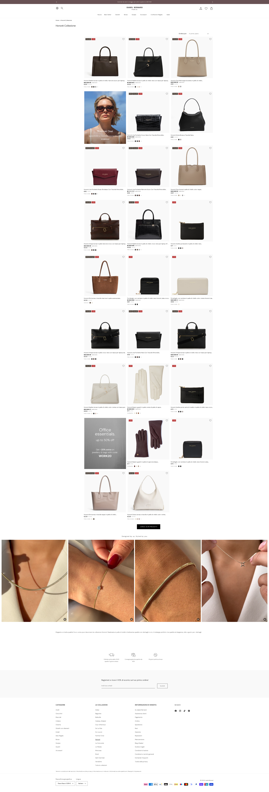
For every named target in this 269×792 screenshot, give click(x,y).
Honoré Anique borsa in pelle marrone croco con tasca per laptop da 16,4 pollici (104, 244)
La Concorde (99, 743)
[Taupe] (179, 86)
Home (57, 20)
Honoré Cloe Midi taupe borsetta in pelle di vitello (186, 80)
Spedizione (138, 725)
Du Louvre (98, 732)
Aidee (97, 710)
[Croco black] (94, 86)
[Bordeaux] (139, 141)
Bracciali (58, 717)
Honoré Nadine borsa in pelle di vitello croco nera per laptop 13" (147, 244)
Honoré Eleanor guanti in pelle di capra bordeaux (142, 462)
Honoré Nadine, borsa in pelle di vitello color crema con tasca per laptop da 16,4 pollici (104, 407)
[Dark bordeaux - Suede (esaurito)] (139, 519)
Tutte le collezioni (101, 765)
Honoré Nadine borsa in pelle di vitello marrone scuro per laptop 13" (104, 81)
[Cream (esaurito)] (181, 195)
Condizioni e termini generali (144, 754)
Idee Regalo (59, 736)
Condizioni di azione (141, 750)
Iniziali (57, 732)
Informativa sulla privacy (84, 771)
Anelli (57, 710)
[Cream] (137, 86)
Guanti (58, 747)
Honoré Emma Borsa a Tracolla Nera (182, 135)
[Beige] (92, 302)
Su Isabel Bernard (141, 710)
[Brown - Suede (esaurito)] (137, 519)
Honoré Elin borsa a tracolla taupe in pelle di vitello (100, 514)
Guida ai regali (139, 747)
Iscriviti (162, 686)
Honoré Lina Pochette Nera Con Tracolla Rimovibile (143, 353)
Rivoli (97, 754)
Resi (136, 728)
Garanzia (138, 732)
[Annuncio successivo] (212, 2)
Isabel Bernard (209, 780)
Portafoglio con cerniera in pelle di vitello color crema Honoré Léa (191, 298)
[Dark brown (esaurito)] (181, 139)
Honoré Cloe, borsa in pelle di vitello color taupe (186, 189)
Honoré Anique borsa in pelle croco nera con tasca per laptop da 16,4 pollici (104, 353)
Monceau (98, 750)
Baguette (98, 713)
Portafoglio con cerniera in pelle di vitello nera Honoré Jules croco (148, 298)
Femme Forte (99, 736)
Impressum (137, 771)
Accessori (59, 750)
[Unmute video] (64, 619)
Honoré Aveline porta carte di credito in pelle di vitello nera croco (191, 407)
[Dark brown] (135, 195)
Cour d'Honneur (100, 725)
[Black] (135, 86)
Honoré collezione (66, 20)
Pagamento (138, 717)
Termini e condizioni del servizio (65, 771)
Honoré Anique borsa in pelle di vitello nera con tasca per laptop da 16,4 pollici (191, 353)
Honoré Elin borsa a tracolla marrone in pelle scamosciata (102, 298)
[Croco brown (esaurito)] (183, 248)
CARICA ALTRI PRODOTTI (148, 527)
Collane (58, 721)
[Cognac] (138, 413)
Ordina (137, 721)
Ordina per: (183, 34)
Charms (58, 725)
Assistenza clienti (140, 713)
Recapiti (130, 771)
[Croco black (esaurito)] (181, 86)
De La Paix (98, 728)
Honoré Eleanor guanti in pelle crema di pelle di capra (144, 407)
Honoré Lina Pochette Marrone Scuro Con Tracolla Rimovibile (146, 189)
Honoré (97, 739)
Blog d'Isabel (139, 743)
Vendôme (98, 762)
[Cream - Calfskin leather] (135, 519)
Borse (57, 739)
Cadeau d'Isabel (100, 721)
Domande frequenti (141, 758)
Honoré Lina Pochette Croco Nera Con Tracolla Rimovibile (145, 135)
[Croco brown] (92, 250)
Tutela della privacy (141, 762)
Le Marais (98, 747)
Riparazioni (138, 736)
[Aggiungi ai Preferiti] (123, 39)
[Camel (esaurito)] (139, 86)
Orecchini (59, 713)
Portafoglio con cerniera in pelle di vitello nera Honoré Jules (189, 462)
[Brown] (92, 86)
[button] (62, 8)
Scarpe (58, 743)
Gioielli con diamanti (62, 728)
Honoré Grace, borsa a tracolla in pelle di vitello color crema (146, 514)
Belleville (98, 717)
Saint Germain (100, 758)
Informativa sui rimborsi (101, 771)
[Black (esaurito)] (96, 86)
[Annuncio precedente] (56, 2)
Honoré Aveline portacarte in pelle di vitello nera (186, 244)
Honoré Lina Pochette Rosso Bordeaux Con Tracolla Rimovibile (103, 189)
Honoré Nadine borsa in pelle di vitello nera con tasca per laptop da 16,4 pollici (147, 81)
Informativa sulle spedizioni (118, 771)
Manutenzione (139, 739)
